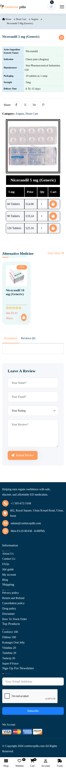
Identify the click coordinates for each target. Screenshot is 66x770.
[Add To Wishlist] (61, 37)
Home (8, 19)
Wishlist (19, 763)
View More (54, 253)
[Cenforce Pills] (13, 6)
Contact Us (8, 558)
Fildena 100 (9, 637)
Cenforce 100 (10, 631)
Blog (5, 579)
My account (9, 574)
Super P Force (10, 663)
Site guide (8, 569)
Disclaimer (8, 613)
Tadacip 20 (8, 658)
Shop (6, 766)
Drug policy (9, 608)
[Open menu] (62, 7)
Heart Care (21, 19)
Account (45, 766)
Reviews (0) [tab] (28, 338)
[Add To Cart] (24, 317)
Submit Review (24, 455)
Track (60, 766)
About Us (8, 553)
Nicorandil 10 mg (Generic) (15, 292)
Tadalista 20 (9, 652)
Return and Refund (13, 598)
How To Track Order (14, 619)
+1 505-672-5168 (21, 503)
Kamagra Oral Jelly (13, 642)
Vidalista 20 (9, 647)
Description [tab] (10, 338)
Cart (32, 763)
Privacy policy (10, 592)
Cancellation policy (13, 603)
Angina (34, 19)
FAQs (5, 564)
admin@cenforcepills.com (26, 523)
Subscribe (33, 710)
